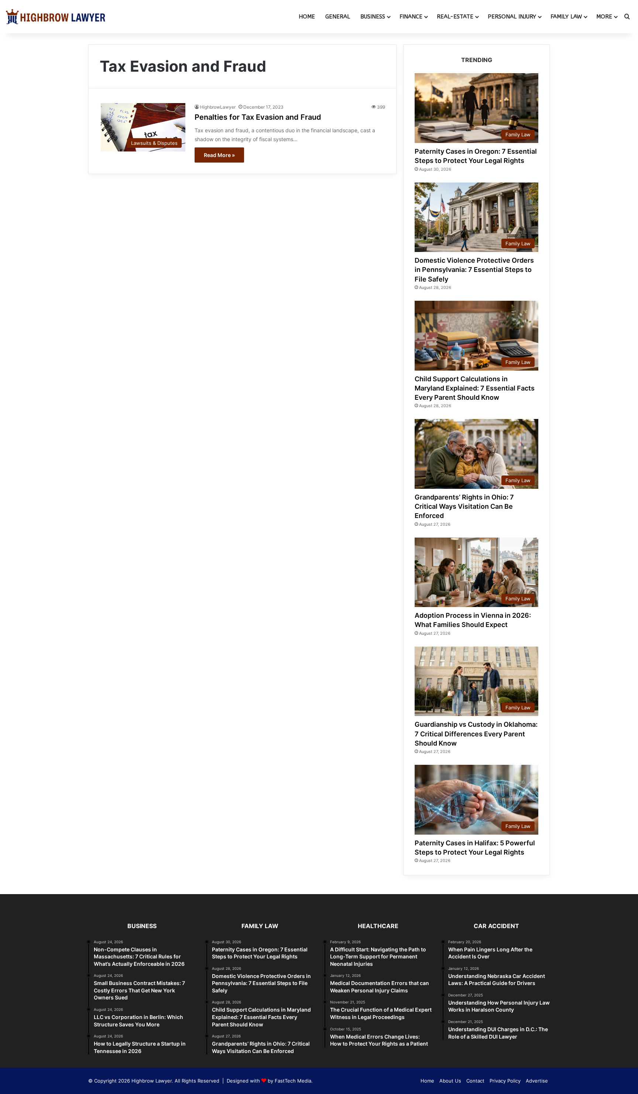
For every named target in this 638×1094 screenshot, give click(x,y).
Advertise (537, 1081)
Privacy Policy (505, 1081)
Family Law (566, 16)
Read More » (219, 155)
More (604, 16)
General (337, 16)
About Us (450, 1081)
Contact (475, 1081)
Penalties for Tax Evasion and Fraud (258, 117)
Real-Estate (455, 16)
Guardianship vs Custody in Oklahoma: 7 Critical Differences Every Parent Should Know (476, 733)
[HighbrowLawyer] (55, 16)
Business (372, 16)
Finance (410, 16)
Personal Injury (512, 16)
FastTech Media (293, 1081)
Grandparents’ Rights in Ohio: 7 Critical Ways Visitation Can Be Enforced (464, 506)
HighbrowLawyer (218, 107)
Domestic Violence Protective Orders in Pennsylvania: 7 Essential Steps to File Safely (474, 269)
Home (307, 16)
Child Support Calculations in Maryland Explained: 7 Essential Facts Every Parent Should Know (475, 388)
